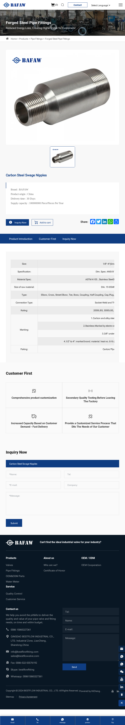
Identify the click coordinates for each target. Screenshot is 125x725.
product (87, 722)
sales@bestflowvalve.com (25, 655)
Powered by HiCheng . (90, 691)
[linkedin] (117, 691)
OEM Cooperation (91, 565)
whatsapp (62, 722)
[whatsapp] (121, 656)
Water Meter (12, 581)
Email (12, 722)
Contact (78, 4)
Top (112, 722)
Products (23, 38)
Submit (14, 523)
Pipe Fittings (37, 38)
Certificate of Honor (54, 570)
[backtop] (121, 694)
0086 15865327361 (21, 629)
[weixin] (121, 672)
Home (14, 38)
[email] (121, 649)
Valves (9, 565)
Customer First (47, 239)
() (56, 4)
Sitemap (10, 696)
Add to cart (45, 222)
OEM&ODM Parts (15, 576)
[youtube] (112, 691)
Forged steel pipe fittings (57, 38)
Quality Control (14, 593)
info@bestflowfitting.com (24, 651)
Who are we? (50, 565)
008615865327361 (32, 676)
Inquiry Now (20, 222)
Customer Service (15, 599)
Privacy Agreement (28, 696)
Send (74, 667)
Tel (37, 722)
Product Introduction (20, 239)
